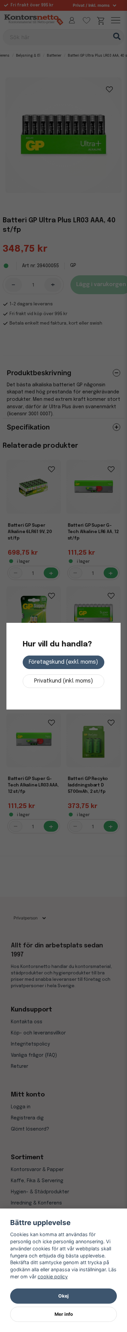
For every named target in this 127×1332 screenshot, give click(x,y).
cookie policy (53, 1276)
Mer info (64, 1314)
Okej (63, 1296)
